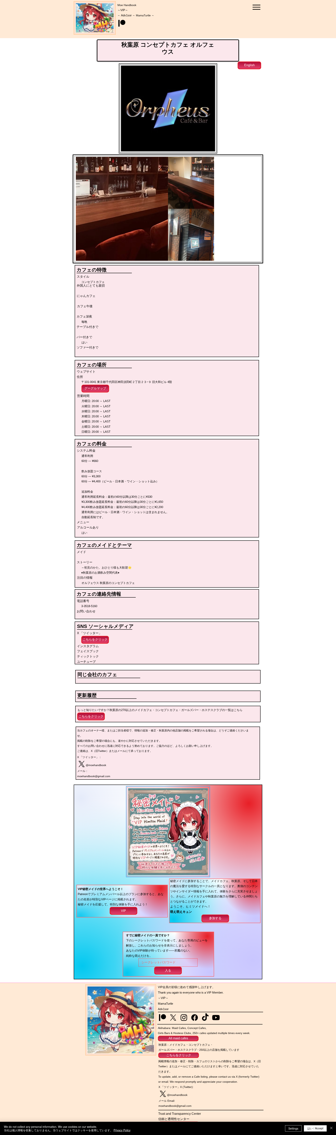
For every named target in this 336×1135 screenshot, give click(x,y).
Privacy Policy (122, 1130)
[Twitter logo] (81, 764)
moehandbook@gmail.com (93, 776)
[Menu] (256, 7)
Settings (293, 1128)
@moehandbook (96, 765)
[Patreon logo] (121, 23)
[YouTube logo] (216, 1017)
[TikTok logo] (205, 1017)
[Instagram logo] (183, 1017)
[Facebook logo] (194, 1017)
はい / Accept (315, 1128)
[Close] (331, 1128)
